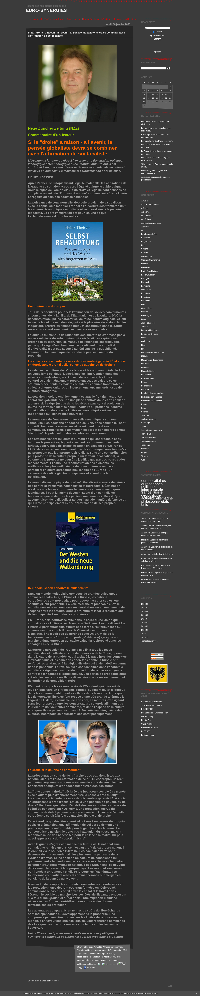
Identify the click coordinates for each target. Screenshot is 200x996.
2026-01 (144, 630)
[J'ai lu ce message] (197, 993)
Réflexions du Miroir (149, 728)
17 (149, 98)
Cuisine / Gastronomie (150, 260)
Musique (145, 364)
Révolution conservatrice (151, 401)
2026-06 (144, 611)
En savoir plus (151, 993)
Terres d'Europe (148, 434)
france (146, 492)
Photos (144, 382)
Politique (145, 390)
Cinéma (144, 249)
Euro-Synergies (46, 10)
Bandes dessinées (149, 234)
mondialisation (96, 957)
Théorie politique (148, 441)
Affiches (144, 208)
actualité (148, 498)
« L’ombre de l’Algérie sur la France (47, 19)
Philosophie (146, 375)
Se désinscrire (158, 35)
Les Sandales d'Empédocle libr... (155, 713)
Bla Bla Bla (146, 720)
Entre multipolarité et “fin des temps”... (157, 141)
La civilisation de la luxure (162, 554)
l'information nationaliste (151, 702)
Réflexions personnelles (151, 397)
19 (157, 98)
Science (144, 412)
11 (153, 94)
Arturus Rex (146, 526)
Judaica (144, 327)
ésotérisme (146, 289)
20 (162, 98)
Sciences (145, 415)
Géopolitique (146, 308)
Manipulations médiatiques (152, 352)
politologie (91, 964)
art (142, 230)
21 (166, 98)
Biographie (146, 241)
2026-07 (144, 608)
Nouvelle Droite (148, 371)
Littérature (145, 341)
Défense (144, 264)
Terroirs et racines (148, 438)
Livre (143, 345)
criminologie (146, 256)
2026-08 (144, 604)
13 (162, 94)
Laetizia (144, 565)
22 (170, 98)
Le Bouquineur (147, 735)
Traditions (145, 445)
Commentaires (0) (117, 950)
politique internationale (152, 488)
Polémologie (146, 386)
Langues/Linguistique (150, 330)
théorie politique (101, 960)
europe (147, 481)
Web (143, 460)
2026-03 (144, 622)
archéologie (146, 219)
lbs (142, 580)
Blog (143, 245)
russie (158, 492)
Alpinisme (145, 212)
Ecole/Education (148, 275)
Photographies (147, 378)
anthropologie (147, 216)
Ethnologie (145, 293)
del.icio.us (110, 964)
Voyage (144, 456)
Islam (143, 319)
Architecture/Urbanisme (151, 223)
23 (144, 102)
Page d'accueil (74, 19)
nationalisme (109, 957)
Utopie (144, 452)
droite (119, 957)
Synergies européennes (151, 430)
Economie (145, 282)
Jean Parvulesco (148, 323)
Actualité (145, 201)
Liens (143, 338)
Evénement (146, 301)
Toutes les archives (149, 641)
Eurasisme (145, 297)
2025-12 (144, 634)
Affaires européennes (150, 204)
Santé (143, 408)
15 (170, 94)
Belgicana (145, 238)
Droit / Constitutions (149, 271)
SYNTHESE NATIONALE (151, 705)
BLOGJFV (145, 731)
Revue (144, 404)
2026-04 (144, 619)
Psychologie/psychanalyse (152, 393)
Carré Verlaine (147, 724)
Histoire (144, 312)
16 (144, 98)
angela (144, 518)
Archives (145, 227)
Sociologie (145, 423)
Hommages (146, 315)
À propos (157, 52)
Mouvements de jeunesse (152, 360)
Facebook (90, 967)
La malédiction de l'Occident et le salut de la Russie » (109, 19)
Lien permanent (101, 950)
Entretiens (145, 286)
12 (157, 94)
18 (153, 98)
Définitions (145, 267)
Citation (144, 253)
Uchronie (145, 449)
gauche (80, 960)
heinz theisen (89, 953)
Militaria (144, 356)
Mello (143, 540)
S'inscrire (158, 32)
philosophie (150, 501)
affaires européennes (153, 482)
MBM (143, 572)
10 (149, 94)
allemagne (164, 498)
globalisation (82, 957)
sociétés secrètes (148, 419)
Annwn (144, 533)
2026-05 (144, 615)
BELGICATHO (147, 709)
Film (143, 304)
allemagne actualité (105, 953)
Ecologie (145, 279)
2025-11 (144, 637)
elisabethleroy (147, 716)
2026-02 (144, 626)
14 (166, 94)
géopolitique (151, 495)
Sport (143, 426)
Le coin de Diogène (149, 334)
